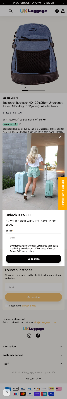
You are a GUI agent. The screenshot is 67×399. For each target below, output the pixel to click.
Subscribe (33, 258)
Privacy (23, 251)
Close (60, 137)
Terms (13, 251)
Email (9, 230)
